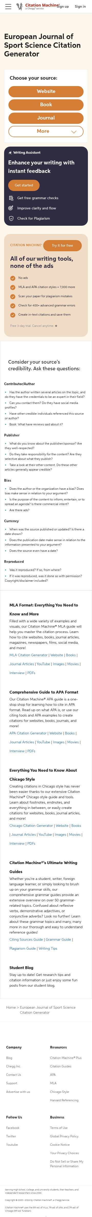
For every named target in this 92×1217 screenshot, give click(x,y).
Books (71, 655)
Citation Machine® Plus (66, 1058)
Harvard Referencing (64, 1100)
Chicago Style (59, 1092)
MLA (53, 1083)
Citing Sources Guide (26, 939)
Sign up (63, 6)
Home (11, 1007)
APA (53, 1075)
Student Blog (21, 968)
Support (11, 1083)
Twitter (11, 1136)
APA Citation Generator (28, 733)
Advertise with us (18, 1092)
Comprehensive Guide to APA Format (43, 692)
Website (56, 655)
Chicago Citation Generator (31, 826)
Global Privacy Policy (64, 1136)
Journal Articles (21, 664)
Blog (9, 1058)
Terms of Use (59, 1128)
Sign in (80, 6)
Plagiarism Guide (22, 948)
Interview (17, 673)
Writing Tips (48, 948)
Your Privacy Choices (64, 1153)
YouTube (43, 664)
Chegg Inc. (13, 1066)
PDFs (31, 673)
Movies (73, 664)
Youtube (12, 1145)
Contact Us (13, 1075)
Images (58, 664)
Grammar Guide (58, 939)
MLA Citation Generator (28, 655)
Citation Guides (60, 1066)
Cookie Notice (60, 1145)
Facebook (12, 1128)
